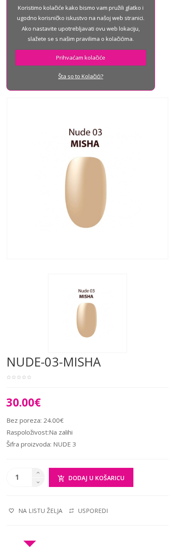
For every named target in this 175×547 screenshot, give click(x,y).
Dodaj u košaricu (96, 478)
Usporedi (93, 511)
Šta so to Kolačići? (80, 76)
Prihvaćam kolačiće (80, 57)
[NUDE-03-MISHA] (87, 312)
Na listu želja (40, 511)
